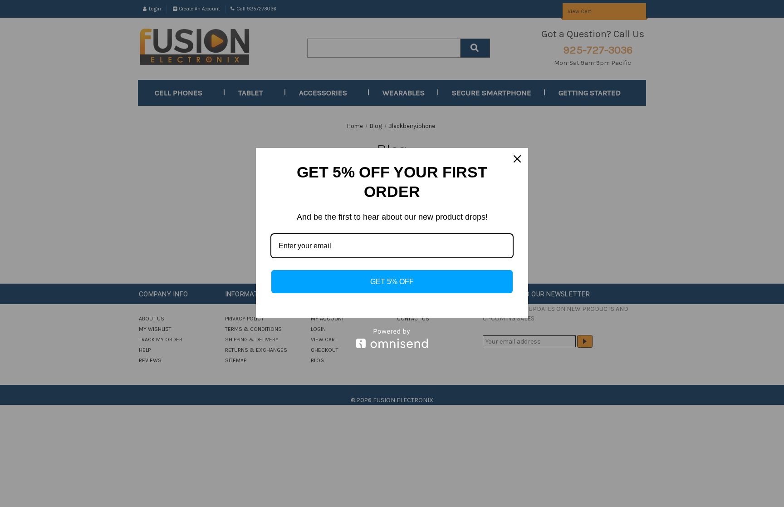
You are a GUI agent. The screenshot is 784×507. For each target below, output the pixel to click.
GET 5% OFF (392, 281)
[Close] (517, 159)
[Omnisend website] (392, 338)
